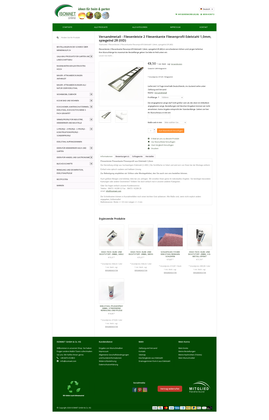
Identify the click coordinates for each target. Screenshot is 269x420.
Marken (60, 185)
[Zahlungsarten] (155, 407)
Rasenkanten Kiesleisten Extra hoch (71, 67)
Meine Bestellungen (186, 351)
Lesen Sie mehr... (106, 55)
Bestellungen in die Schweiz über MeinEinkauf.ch (72, 48)
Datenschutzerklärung (108, 364)
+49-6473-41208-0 (67, 358)
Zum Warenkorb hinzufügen (171, 130)
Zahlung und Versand (148, 348)
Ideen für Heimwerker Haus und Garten (71, 149)
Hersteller (150, 156)
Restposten (62, 179)
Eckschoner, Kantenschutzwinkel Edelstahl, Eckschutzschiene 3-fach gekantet (73, 110)
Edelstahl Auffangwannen (69, 141)
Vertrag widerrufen (169, 388)
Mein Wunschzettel (186, 358)
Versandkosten (176, 64)
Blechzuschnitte (65, 163)
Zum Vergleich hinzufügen (162, 145)
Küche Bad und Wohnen (68, 100)
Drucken (154, 148)
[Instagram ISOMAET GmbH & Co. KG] (145, 390)
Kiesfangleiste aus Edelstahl (151, 358)
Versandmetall (160, 92)
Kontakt (204, 27)
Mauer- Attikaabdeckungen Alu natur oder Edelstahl (71, 86)
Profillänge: (153, 97)
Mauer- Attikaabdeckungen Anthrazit (69, 77)
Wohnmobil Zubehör (66, 94)
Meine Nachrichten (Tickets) (190, 354)
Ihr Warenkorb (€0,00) (188, 14)
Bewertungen (122, 156)
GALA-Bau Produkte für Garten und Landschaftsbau (73, 58)
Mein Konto (208, 14)
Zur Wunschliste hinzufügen (163, 142)
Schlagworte (137, 156)
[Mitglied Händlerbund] (199, 387)
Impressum (175, 27)
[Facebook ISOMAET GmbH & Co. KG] (134, 390)
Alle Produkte (101, 27)
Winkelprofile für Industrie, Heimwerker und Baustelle (70, 121)
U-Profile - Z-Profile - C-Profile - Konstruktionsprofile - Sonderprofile (71, 132)
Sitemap (142, 354)
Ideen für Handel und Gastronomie (73, 157)
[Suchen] (58, 38)
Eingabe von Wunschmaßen (111, 348)
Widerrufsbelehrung (107, 361)
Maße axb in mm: (155, 122)
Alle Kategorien (139, 27)
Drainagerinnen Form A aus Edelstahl (154, 361)
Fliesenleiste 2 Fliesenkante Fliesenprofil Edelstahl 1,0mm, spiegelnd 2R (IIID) (141, 44)
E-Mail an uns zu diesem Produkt (165, 138)
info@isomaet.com (113, 191)
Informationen (106, 156)
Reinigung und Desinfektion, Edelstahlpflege (70, 171)
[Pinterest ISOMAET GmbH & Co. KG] (140, 390)
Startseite (67, 27)
